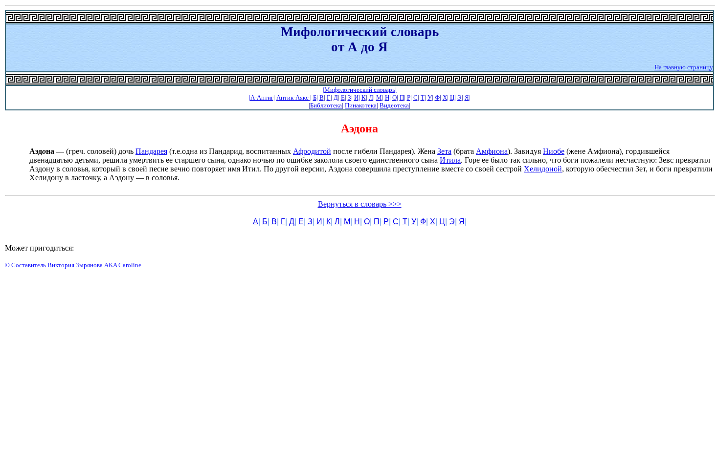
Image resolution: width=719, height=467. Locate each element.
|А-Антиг (261, 97)
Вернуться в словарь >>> (360, 204)
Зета (444, 151)
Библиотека (326, 105)
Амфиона (492, 151)
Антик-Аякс (293, 97)
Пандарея (151, 151)
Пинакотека (361, 105)
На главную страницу (683, 67)
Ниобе (553, 151)
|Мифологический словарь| (360, 89)
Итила (450, 160)
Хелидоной (543, 169)
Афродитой (312, 151)
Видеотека (394, 105)
